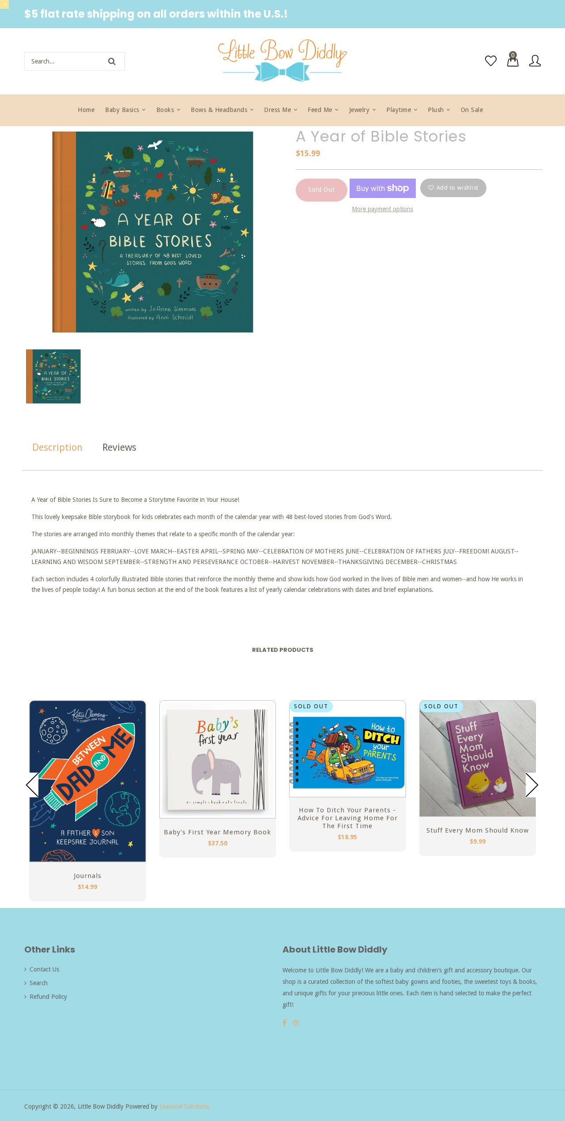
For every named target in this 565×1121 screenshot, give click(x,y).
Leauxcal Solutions (184, 1106)
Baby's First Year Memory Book (217, 832)
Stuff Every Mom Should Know (477, 830)
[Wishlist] (491, 61)
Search (39, 982)
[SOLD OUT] (478, 814)
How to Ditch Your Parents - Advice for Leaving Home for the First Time (348, 818)
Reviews (119, 447)
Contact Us (44, 969)
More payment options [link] (382, 209)
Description (57, 447)
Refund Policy (48, 996)
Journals (88, 876)
